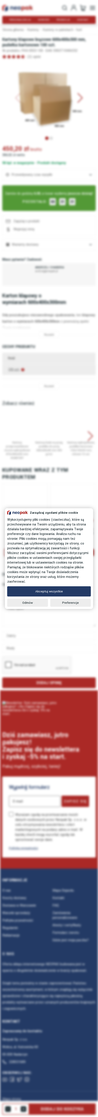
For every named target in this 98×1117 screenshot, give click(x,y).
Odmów (27, 603)
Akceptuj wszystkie (49, 591)
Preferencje (70, 603)
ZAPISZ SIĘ (75, 801)
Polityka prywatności (23, 848)
